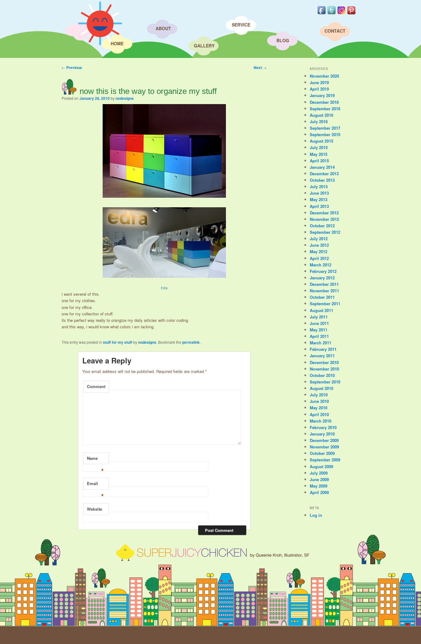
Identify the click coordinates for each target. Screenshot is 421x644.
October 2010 (322, 375)
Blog (282, 40)
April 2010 (319, 414)
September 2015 (325, 134)
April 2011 (319, 336)
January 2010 (322, 434)
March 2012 (320, 265)
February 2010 (323, 427)
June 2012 (319, 245)
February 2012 (323, 271)
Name (95, 459)
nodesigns (125, 98)
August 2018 (321, 115)
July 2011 (319, 317)
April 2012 (319, 258)
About (163, 28)
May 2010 (318, 408)
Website (94, 509)
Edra (164, 288)
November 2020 (324, 76)
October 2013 (322, 180)
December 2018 (324, 102)
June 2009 (319, 479)
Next (260, 67)
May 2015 (318, 154)
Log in (316, 515)
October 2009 (322, 453)
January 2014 (322, 167)
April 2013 (319, 206)
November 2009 (324, 447)
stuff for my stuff (117, 342)
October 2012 (322, 226)
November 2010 (324, 369)
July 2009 (319, 473)
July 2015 (319, 147)
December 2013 (324, 173)
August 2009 (321, 466)
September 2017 (325, 128)
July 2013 (319, 186)
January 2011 (322, 355)
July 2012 (319, 238)
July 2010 (319, 395)
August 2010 (321, 388)
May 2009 (318, 486)
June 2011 (319, 323)
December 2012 (324, 213)
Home (117, 43)
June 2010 (319, 401)
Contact (335, 31)
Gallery (204, 46)
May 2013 (318, 199)
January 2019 (322, 95)
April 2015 (319, 161)
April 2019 (319, 89)
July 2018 (319, 121)
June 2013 (319, 193)
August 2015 (321, 141)
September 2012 (325, 232)
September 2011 (325, 303)
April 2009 (319, 492)
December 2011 (324, 284)
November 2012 (324, 219)
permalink (191, 342)
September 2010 (325, 382)
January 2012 (322, 278)
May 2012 (318, 251)
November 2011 (324, 291)
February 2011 (323, 349)
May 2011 (318, 330)
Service (241, 25)
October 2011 (322, 297)
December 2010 (324, 362)
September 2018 (325, 108)
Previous (72, 67)
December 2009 (324, 440)
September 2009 (325, 460)
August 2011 (321, 310)
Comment (96, 386)
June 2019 (319, 82)
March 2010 (320, 421)
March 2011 (320, 343)
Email (95, 485)
